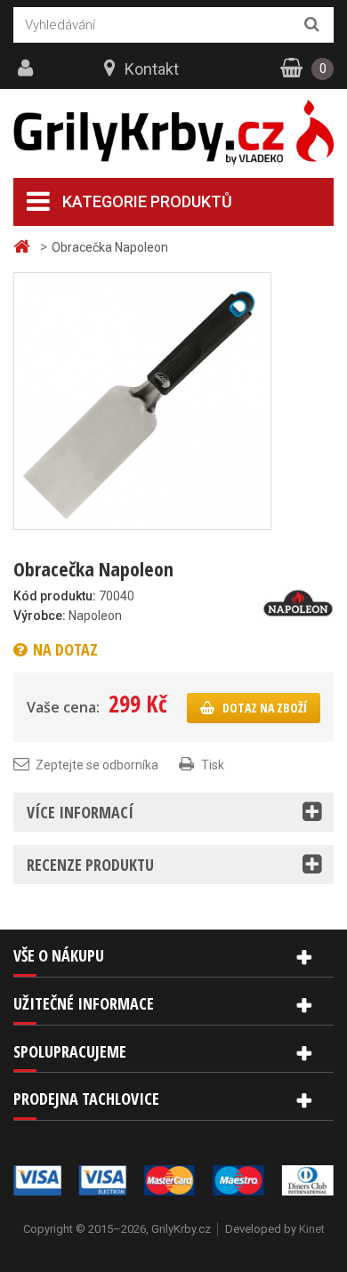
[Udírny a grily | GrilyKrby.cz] (173, 132)
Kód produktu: (54, 596)
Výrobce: (39, 615)
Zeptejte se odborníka (97, 765)
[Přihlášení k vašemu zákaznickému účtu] (27, 68)
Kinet (312, 1229)
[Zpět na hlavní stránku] (24, 247)
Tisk (212, 765)
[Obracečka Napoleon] (142, 400)
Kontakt (152, 69)
